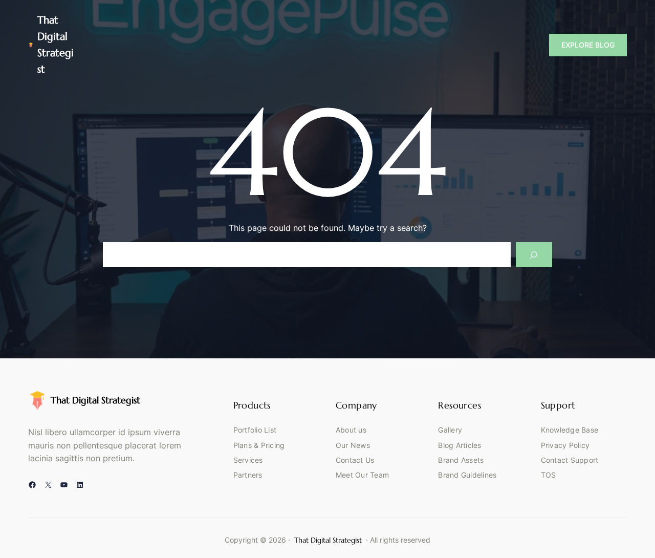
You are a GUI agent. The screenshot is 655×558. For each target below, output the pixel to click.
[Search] (534, 254)
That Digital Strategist (95, 400)
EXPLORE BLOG (588, 44)
